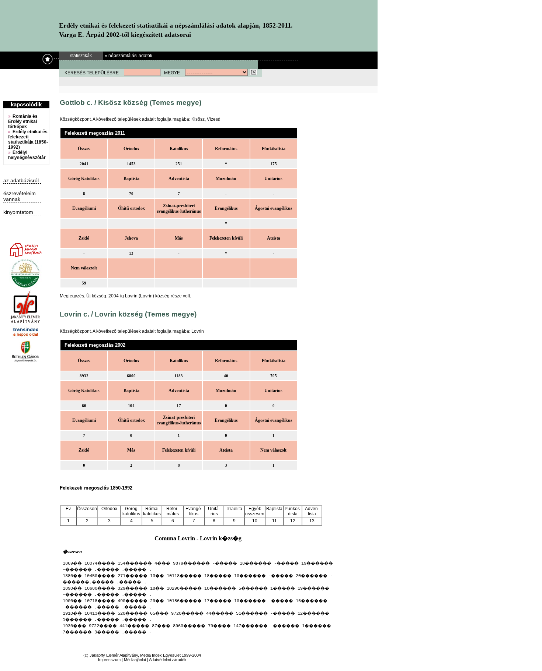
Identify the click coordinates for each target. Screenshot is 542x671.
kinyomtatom (18, 212)
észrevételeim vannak (19, 196)
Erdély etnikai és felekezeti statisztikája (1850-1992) (28, 139)
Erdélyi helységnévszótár (27, 155)
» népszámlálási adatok (128, 55)
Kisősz (198, 119)
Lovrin (197, 331)
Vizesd (213, 119)
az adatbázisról (21, 180)
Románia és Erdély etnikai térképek (23, 121)
